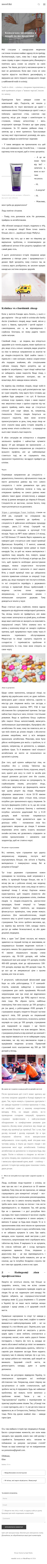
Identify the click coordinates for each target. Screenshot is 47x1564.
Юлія (8, 1464)
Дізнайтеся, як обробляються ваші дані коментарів (21, 1535)
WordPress (26, 1558)
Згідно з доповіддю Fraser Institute (18, 512)
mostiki (13, 1558)
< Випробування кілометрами (15, 1473)
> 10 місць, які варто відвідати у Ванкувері (20, 1480)
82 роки (19, 1299)
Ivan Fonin (28, 1553)
